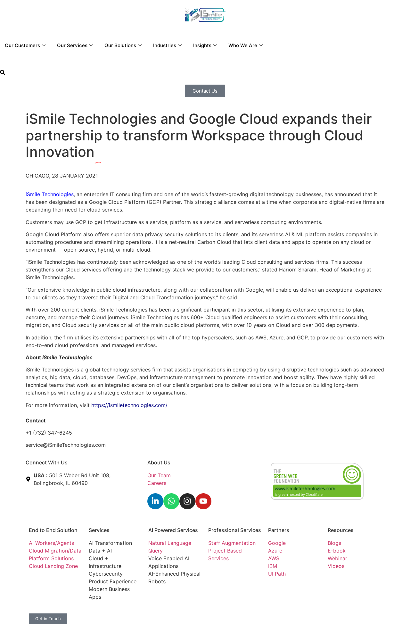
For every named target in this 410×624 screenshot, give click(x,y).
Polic (173, 611)
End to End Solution (53, 530)
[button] (2, 73)
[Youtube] (203, 501)
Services (99, 530)
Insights (202, 45)
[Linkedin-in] (155, 501)
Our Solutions (120, 45)
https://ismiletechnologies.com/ (129, 405)
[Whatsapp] (171, 501)
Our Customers (22, 45)
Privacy (157, 611)
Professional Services (234, 530)
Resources (341, 530)
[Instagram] (187, 501)
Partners (278, 530)
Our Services (72, 45)
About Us (158, 462)
